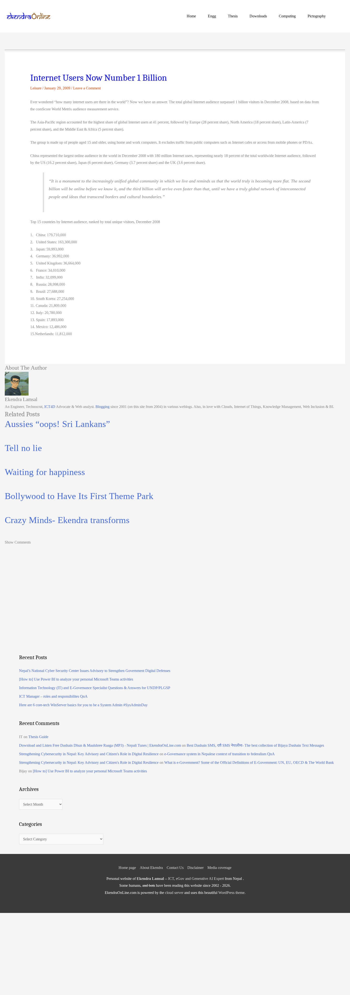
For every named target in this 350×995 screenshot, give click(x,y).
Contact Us (175, 868)
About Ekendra (151, 868)
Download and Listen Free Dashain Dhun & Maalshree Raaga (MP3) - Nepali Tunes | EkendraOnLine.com (100, 745)
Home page (127, 868)
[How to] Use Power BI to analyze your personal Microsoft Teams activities (76, 679)
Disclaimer (195, 868)
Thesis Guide (38, 737)
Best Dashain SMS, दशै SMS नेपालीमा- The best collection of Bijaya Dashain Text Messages (255, 745)
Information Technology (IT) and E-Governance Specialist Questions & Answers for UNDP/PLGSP (94, 688)
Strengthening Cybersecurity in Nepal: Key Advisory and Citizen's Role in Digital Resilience (89, 754)
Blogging (102, 407)
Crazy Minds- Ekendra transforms (67, 520)
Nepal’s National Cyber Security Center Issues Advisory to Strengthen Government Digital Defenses (94, 671)
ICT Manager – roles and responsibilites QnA (53, 696)
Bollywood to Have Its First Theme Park (79, 496)
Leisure (35, 88)
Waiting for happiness (45, 472)
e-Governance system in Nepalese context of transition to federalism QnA (219, 754)
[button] (339, 16)
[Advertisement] (162, 609)
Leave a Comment (87, 88)
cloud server (174, 893)
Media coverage (219, 868)
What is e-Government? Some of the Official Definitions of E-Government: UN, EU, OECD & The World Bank (249, 762)
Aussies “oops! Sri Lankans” (57, 424)
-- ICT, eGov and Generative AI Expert (180, 879)
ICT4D (49, 407)
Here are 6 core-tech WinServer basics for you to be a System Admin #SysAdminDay (83, 705)
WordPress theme (231, 893)
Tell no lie (23, 448)
